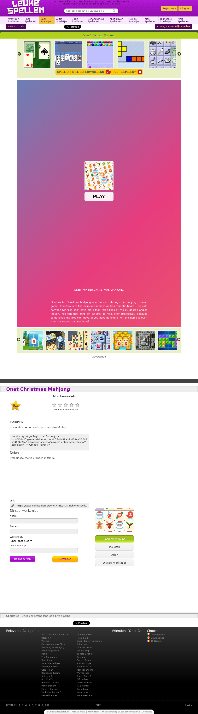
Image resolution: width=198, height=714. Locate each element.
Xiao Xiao (46, 660)
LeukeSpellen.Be (26, 8)
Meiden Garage (49, 689)
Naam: (13, 516)
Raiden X (46, 638)
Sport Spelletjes (77, 20)
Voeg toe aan (174, 26)
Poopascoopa (84, 663)
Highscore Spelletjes (166, 20)
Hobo (44, 654)
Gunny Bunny (84, 660)
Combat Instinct (85, 647)
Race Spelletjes (30, 20)
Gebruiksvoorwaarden (129, 712)
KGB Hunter (83, 686)
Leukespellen (157, 634)
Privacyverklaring (109, 712)
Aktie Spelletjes (61, 20)
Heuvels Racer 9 (50, 682)
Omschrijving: (18, 545)
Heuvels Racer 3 (50, 695)
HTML (10, 705)
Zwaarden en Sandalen (89, 641)
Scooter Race (84, 666)
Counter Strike (84, 634)
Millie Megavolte (50, 650)
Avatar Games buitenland (55, 634)
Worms (45, 641)
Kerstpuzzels (17, 26)
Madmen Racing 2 (51, 692)
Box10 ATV (47, 679)
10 (46, 705)
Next (179, 54)
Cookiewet (146, 712)
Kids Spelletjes (150, 20)
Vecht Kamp (83, 650)
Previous (19, 54)
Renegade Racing (51, 673)
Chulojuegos (157, 638)
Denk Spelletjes (45, 20)
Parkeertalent (48, 686)
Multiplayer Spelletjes (116, 20)
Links (188, 705)
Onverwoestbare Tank (53, 644)
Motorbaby (82, 692)
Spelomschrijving (114, 538)
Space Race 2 (84, 676)
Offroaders (82, 679)
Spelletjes (12, 616)
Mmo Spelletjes (183, 20)
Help (74, 712)
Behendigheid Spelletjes (96, 20)
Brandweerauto (85, 695)
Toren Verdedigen (51, 663)
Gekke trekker (84, 682)
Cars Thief (47, 670)
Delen (114, 554)
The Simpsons (49, 657)
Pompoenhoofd (85, 670)
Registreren (169, 8)
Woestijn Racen (49, 666)
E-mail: (14, 526)
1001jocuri (156, 641)
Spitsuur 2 (46, 676)
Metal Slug (82, 638)
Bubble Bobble (84, 654)
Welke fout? (16, 537)
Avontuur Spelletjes (13, 20)
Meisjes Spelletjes (133, 20)
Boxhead (81, 657)
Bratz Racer (83, 689)
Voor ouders (93, 712)
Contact (81, 712)
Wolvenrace (83, 673)
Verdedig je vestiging (52, 647)
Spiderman (82, 644)
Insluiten (114, 546)
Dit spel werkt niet (114, 562)
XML (99, 705)
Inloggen (185, 8)
